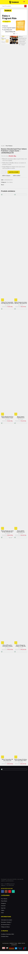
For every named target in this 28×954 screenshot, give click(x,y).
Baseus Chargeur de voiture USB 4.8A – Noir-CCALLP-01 (20, 303)
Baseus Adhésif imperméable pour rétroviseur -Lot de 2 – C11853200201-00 (21, 532)
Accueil (2, 145)
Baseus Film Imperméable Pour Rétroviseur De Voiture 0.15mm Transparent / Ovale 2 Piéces (7, 304)
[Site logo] (14, 2)
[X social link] (6, 185)
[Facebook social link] (5, 185)
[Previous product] (22, 146)
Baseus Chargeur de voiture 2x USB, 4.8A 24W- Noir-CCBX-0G (7, 532)
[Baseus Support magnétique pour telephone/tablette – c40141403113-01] (20, 362)
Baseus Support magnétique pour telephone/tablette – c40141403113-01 (20, 418)
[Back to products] (24, 146)
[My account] (26, 2)
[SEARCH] (25, 6)
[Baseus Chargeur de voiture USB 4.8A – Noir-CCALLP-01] (20, 247)
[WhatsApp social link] (10, 185)
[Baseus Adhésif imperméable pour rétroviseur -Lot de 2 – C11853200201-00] (20, 476)
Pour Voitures (9, 145)
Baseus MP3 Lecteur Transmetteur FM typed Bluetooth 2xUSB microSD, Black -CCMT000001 (7, 647)
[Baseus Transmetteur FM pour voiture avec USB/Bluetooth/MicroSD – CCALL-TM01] (7, 704)
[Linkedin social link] (8, 185)
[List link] (14, 898)
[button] (2, 22)
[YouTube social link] (9, 891)
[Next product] (26, 146)
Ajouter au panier (13, 172)
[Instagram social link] (6, 891)
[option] (15, 33)
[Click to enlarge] (3, 32)
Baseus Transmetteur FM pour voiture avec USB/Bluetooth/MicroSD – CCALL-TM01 (7, 761)
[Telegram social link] (11, 185)
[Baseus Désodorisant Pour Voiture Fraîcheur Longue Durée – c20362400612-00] (7, 362)
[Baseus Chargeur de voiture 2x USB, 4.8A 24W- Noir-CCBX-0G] (7, 476)
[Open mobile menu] (1, 2)
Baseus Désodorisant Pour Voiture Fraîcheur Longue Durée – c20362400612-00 (7, 417)
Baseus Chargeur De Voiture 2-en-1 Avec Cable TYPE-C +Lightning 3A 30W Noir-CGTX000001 (20, 761)
